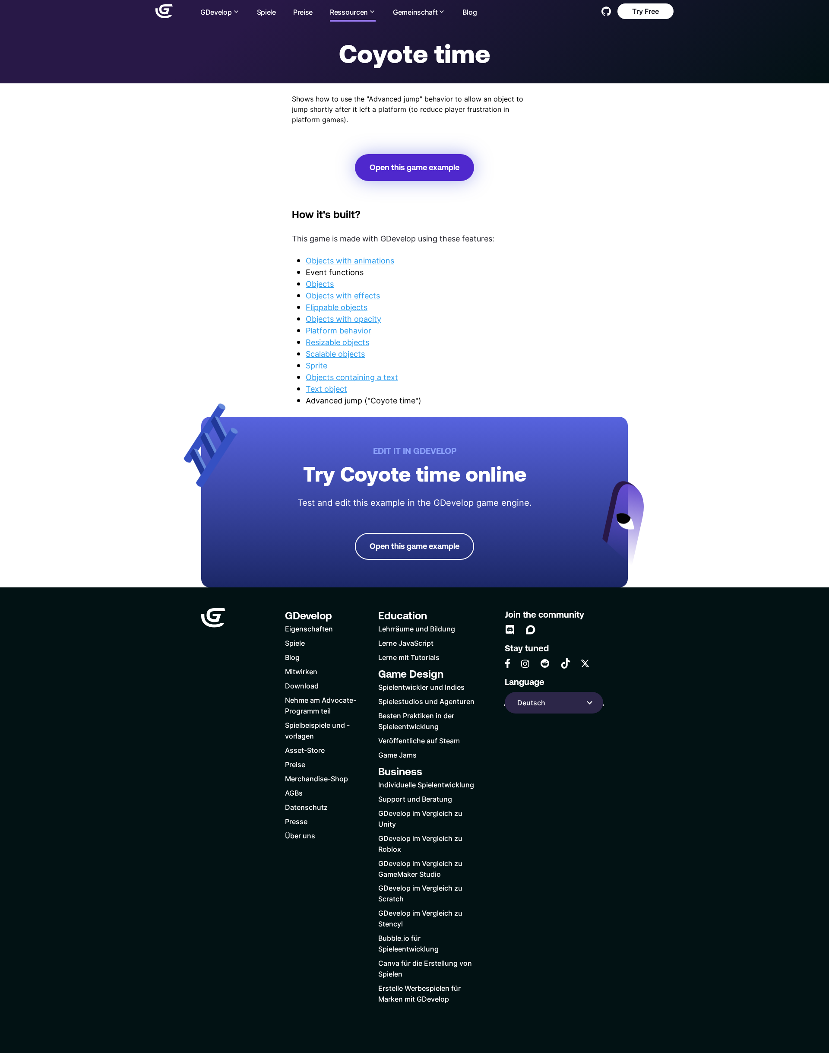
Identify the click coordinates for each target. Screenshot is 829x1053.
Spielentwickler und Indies (421, 687)
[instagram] (525, 664)
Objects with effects (343, 295)
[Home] (164, 11)
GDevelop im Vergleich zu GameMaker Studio (420, 868)
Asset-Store (305, 750)
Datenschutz (306, 807)
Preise (303, 12)
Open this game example (414, 167)
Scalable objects (335, 353)
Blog (469, 12)
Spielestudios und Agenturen (426, 701)
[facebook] (507, 663)
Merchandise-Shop (316, 778)
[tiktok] (565, 663)
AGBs (294, 793)
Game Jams (397, 755)
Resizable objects (337, 342)
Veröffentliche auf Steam (419, 740)
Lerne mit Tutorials (409, 657)
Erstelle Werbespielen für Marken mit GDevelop (419, 993)
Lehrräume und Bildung (416, 629)
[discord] (510, 630)
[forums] (530, 630)
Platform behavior (338, 330)
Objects (320, 283)
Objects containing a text (352, 377)
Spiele (266, 12)
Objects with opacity (343, 318)
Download (302, 686)
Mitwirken (301, 671)
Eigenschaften (309, 629)
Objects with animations (350, 260)
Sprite (316, 365)
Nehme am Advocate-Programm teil (320, 705)
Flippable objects (336, 307)
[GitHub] (606, 11)
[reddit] (545, 663)
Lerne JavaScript (405, 643)
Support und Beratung (415, 799)
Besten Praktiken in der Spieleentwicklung (416, 720)
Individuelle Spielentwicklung (426, 785)
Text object (326, 388)
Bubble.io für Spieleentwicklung (408, 943)
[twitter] (585, 663)
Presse (296, 821)
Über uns (300, 835)
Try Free (645, 11)
